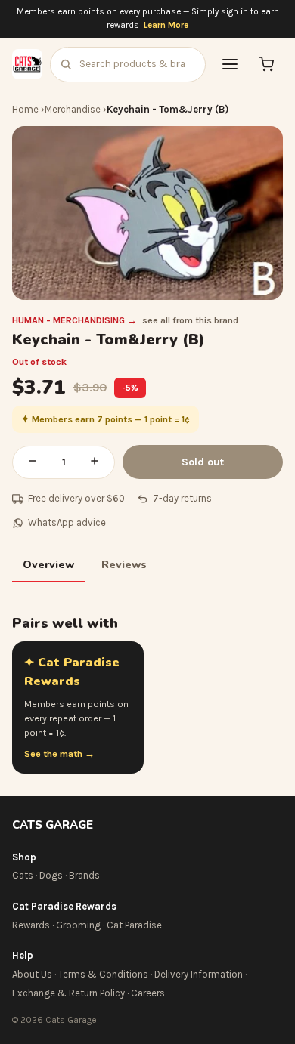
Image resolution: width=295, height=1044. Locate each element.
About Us (32, 974)
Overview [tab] (48, 564)
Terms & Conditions (103, 974)
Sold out (203, 462)
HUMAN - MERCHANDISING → (74, 320)
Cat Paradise (134, 925)
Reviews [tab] (124, 564)
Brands (84, 875)
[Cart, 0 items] (266, 64)
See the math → (59, 754)
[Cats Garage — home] (27, 64)
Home (25, 109)
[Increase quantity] (94, 462)
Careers (148, 993)
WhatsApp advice (67, 522)
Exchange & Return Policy (68, 993)
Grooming (78, 925)
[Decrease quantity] (32, 462)
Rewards (31, 925)
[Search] (66, 64)
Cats (22, 875)
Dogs (51, 875)
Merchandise (73, 109)
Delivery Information (198, 974)
